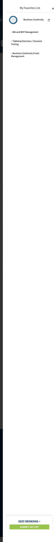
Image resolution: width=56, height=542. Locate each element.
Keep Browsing (28, 521)
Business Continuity (33, 19)
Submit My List (29, 527)
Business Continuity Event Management (25, 55)
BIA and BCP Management (25, 32)
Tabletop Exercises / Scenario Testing (26, 42)
